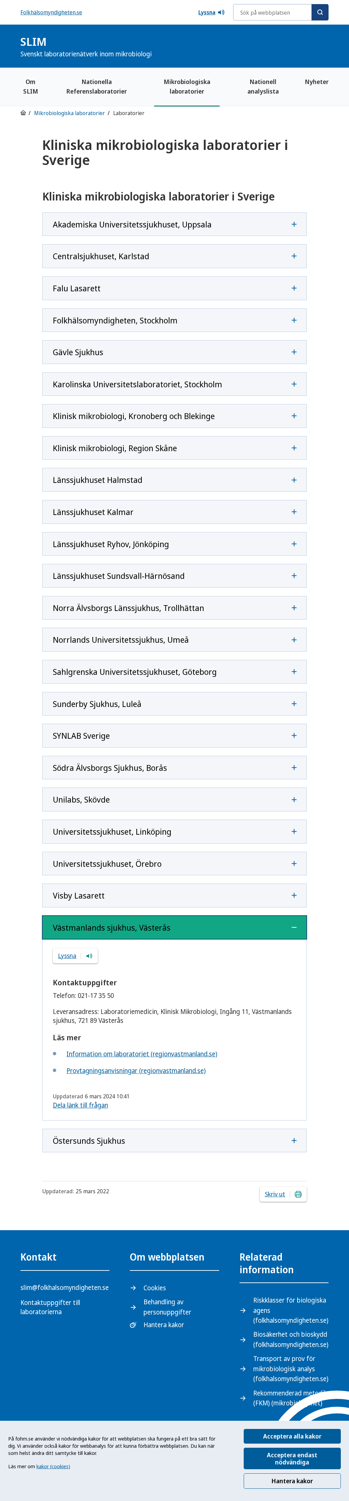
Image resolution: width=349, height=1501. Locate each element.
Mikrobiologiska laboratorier (187, 86)
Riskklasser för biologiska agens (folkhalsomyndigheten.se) (290, 1310)
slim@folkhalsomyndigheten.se (64, 1287)
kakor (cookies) (53, 1466)
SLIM (86, 46)
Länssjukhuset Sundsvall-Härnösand (119, 575)
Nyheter (317, 82)
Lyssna (206, 12)
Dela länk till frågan (80, 1105)
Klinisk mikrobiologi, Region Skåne (115, 448)
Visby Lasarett (79, 895)
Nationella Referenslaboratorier (96, 86)
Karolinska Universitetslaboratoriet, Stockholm (137, 384)
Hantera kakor (292, 1481)
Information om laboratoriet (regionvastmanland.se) (141, 1054)
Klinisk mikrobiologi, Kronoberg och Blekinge (134, 415)
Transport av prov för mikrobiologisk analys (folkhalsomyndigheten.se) (290, 1368)
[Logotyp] (311, 47)
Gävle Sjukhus (78, 352)
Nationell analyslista (263, 86)
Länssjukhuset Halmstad (97, 479)
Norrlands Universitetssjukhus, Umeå (121, 639)
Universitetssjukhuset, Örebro (107, 863)
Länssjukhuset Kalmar (93, 511)
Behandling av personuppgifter (167, 1306)
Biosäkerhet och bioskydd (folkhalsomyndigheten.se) (290, 1339)
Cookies (154, 1287)
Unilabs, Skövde (81, 799)
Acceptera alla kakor (292, 1436)
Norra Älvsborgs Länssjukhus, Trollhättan (128, 607)
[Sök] (320, 12)
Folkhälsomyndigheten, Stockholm (115, 320)
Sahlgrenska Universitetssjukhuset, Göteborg (135, 671)
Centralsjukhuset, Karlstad (101, 256)
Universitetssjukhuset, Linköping (112, 831)
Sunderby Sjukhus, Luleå (97, 703)
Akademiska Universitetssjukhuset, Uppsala (132, 224)
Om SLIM (30, 86)
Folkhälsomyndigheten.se (51, 12)
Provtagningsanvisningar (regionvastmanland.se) (136, 1070)
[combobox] (281, 12)
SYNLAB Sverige (81, 735)
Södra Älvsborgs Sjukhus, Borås (110, 767)
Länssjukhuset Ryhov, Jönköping (111, 544)
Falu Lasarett (77, 288)
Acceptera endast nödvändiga (292, 1458)
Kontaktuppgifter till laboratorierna (50, 1307)
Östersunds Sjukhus (89, 1140)
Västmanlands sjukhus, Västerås (111, 927)
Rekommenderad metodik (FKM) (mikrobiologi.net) (290, 1398)
